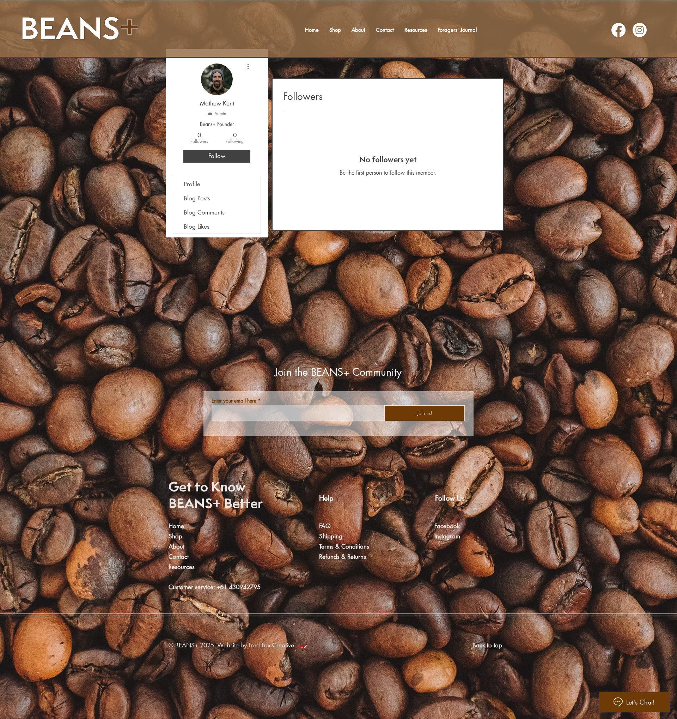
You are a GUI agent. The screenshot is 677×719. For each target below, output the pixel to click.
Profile (192, 184)
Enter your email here (234, 400)
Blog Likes (196, 226)
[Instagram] (640, 30)
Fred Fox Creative (271, 645)
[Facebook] (618, 30)
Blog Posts (197, 198)
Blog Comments (204, 212)
